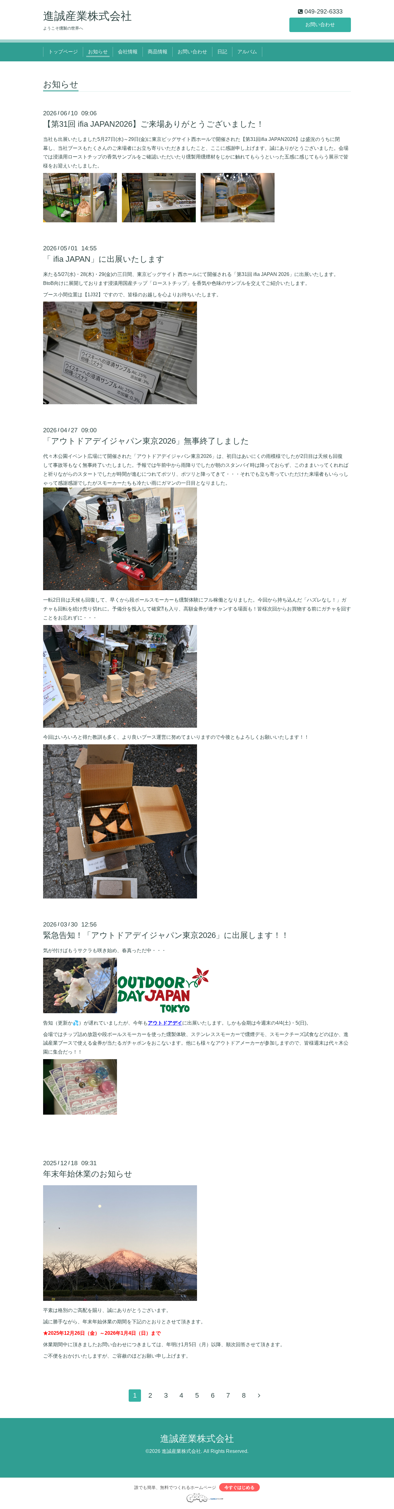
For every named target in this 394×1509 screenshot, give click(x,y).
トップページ (63, 51)
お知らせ (98, 51)
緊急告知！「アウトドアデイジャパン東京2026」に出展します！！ (166, 935)
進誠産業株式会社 (87, 16)
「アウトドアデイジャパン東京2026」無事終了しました (146, 441)
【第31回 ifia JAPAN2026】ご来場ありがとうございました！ (153, 124)
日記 (222, 51)
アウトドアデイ (165, 1023)
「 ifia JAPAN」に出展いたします (103, 259)
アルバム (247, 51)
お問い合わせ (320, 24)
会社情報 (128, 51)
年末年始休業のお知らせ (87, 1173)
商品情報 (157, 51)
